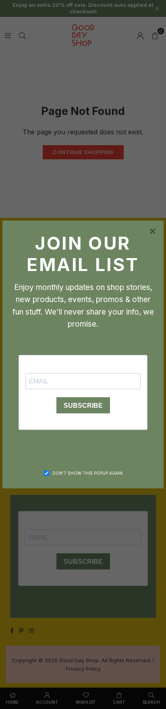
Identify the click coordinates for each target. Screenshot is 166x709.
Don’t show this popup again (87, 473)
